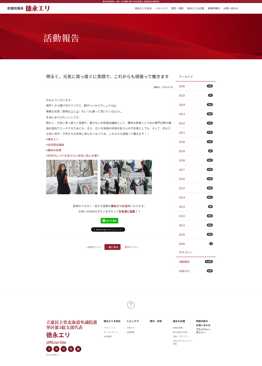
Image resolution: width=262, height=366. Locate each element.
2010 (195, 234)
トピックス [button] (162, 8)
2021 (195, 132)
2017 (195, 169)
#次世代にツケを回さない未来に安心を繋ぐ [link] (73, 155)
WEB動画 (108, 336)
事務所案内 (214, 8)
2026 (195, 86)
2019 (195, 151)
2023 (195, 114)
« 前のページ (94, 247)
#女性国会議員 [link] (55, 145)
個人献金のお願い (181, 332)
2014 (195, 197)
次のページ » (131, 247)
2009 (195, 244)
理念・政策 (177, 8)
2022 (195, 123)
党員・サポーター (181, 336)
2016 (195, 179)
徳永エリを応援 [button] (195, 8)
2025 (195, 95)
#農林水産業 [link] (53, 150)
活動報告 (195, 262)
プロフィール (110, 327)
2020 (195, 142)
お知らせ (195, 271)
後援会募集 (178, 327)
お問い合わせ (230, 8)
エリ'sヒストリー (111, 332)
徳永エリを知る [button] (143, 8)
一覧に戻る (112, 247)
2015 (195, 188)
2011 (195, 225)
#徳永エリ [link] (52, 139)
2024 (195, 105)
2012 (195, 216)
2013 (195, 207)
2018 (195, 160)
